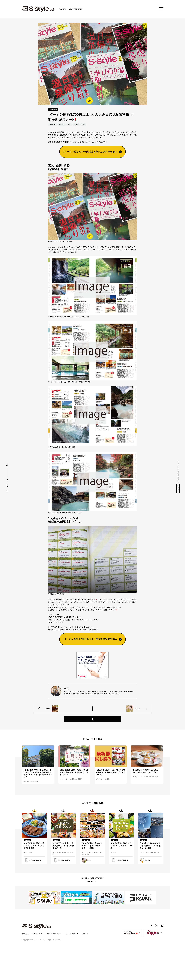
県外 (83, 124)
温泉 (69, 124)
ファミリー (52, 124)
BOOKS (62, 9)
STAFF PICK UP (76, 9)
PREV (48, 708)
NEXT (136, 708)
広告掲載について (36, 933)
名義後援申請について (53, 933)
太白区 (76, 124)
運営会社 (85, 933)
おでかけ (61, 124)
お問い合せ (25, 933)
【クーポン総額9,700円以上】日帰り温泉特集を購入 (90, 152)
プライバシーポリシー (71, 933)
